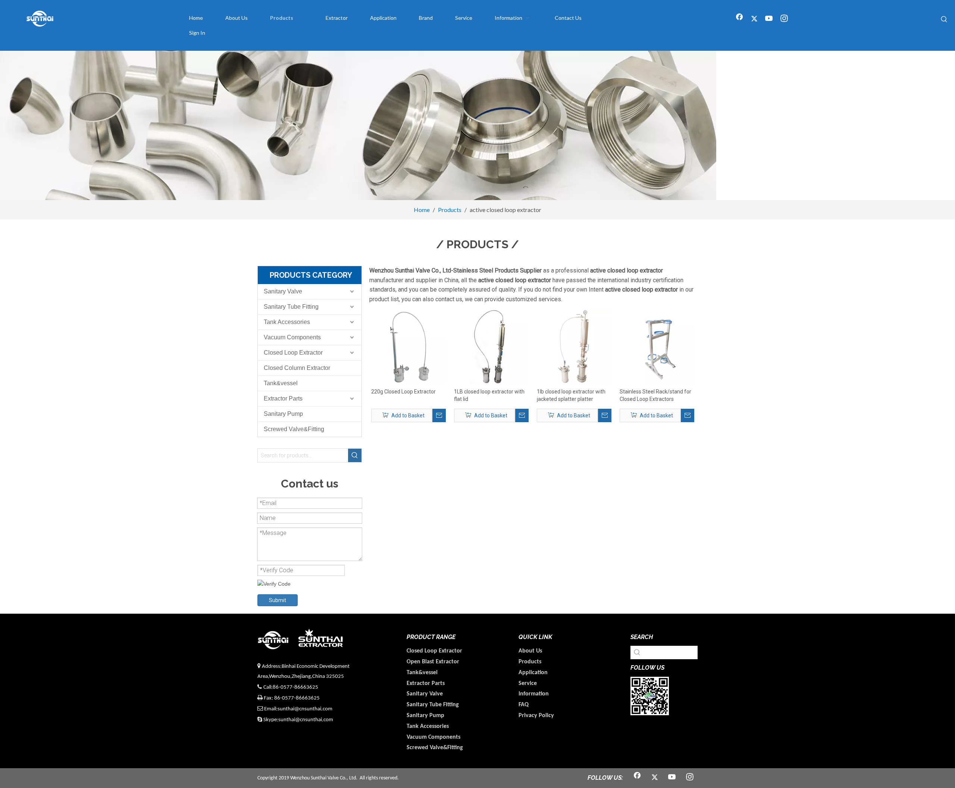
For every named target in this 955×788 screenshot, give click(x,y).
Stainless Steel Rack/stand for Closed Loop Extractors (655, 395)
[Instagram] (784, 19)
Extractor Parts (283, 398)
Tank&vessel (281, 383)
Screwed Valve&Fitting (294, 429)
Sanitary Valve (283, 291)
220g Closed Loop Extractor (403, 392)
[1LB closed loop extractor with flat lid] (491, 346)
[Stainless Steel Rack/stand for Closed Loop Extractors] (657, 346)
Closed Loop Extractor (293, 352)
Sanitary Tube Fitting (291, 306)
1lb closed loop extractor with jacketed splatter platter (571, 395)
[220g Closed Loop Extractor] (408, 346)
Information (534, 694)
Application (533, 673)
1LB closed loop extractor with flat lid (489, 395)
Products (530, 662)
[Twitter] (754, 19)
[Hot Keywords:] (944, 19)
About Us (530, 651)
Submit (277, 600)
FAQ (524, 705)
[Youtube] (769, 19)
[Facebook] (739, 19)
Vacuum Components (292, 337)
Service (528, 683)
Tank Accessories (287, 322)
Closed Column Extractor (297, 368)
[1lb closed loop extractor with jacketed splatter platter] (574, 346)
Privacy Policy (536, 716)
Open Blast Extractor (433, 662)
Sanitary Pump (283, 414)
